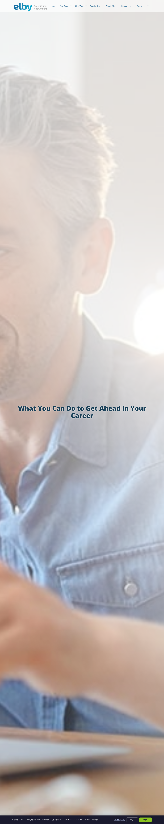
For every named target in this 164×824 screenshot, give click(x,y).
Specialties (97, 6)
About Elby (113, 6)
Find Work (81, 6)
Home (54, 6)
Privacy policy (119, 820)
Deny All (132, 819)
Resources (128, 6)
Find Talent (66, 6)
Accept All (145, 819)
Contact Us (143, 6)
